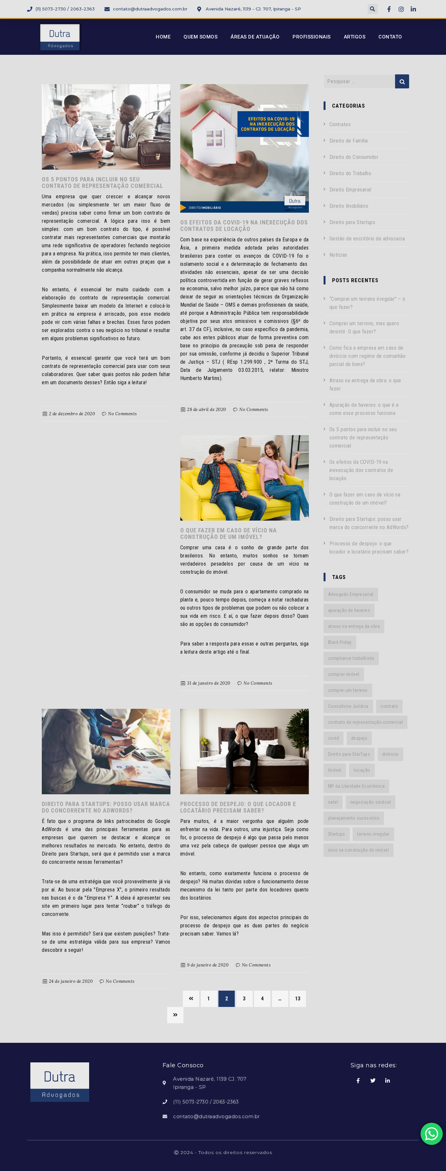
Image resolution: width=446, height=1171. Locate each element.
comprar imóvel (343, 674)
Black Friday (340, 642)
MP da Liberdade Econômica (356, 786)
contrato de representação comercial (365, 722)
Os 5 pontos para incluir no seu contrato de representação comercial (102, 182)
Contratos (340, 124)
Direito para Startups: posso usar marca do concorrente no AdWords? (106, 807)
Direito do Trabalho (350, 173)
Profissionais (312, 37)
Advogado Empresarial (351, 594)
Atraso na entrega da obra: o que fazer (365, 384)
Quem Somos (200, 37)
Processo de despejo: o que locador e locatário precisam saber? (238, 807)
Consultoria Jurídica (348, 706)
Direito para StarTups (349, 754)
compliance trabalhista (351, 658)
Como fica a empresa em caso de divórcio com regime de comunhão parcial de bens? (367, 356)
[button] (373, 9)
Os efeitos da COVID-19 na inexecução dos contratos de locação (244, 225)
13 (298, 999)
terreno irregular (373, 834)
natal (333, 802)
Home (163, 37)
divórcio (390, 754)
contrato (389, 706)
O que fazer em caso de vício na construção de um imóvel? (228, 533)
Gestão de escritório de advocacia (367, 239)
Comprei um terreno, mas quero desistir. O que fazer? (364, 327)
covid (333, 738)
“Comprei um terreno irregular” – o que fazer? (367, 303)
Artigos (355, 37)
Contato (390, 37)
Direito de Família (348, 141)
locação (362, 770)
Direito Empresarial (350, 190)
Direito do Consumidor (354, 157)
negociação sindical (370, 802)
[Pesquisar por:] (366, 81)
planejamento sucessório (354, 818)
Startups (336, 834)
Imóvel (335, 770)
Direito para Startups (352, 222)
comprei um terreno (348, 690)
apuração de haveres (349, 610)
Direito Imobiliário (349, 206)
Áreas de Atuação (255, 37)
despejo (359, 738)
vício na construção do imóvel (358, 850)
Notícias (338, 255)
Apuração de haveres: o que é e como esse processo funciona (364, 409)
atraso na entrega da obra (354, 626)
